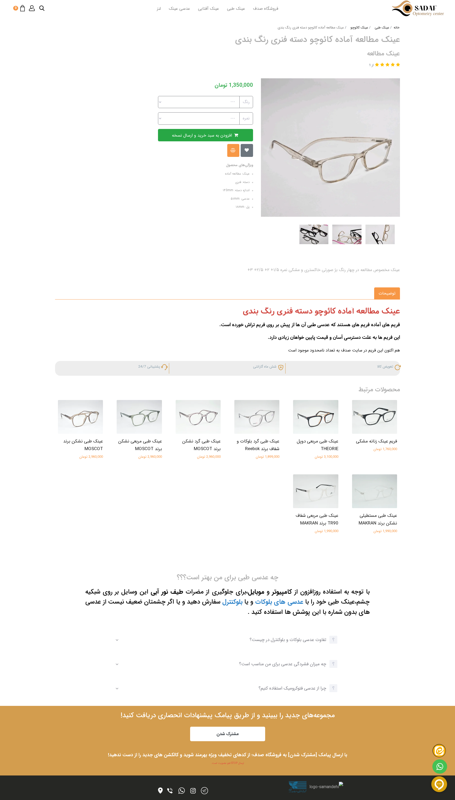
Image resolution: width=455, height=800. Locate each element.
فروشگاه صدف (265, 8)
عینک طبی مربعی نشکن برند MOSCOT (140, 445)
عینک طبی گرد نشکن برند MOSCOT (201, 445)
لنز (159, 8)
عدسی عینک (179, 8)
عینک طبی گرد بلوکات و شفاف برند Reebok (258, 445)
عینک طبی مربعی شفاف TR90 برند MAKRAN (317, 519)
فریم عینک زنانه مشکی (376, 441)
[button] (42, 8)
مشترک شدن (227, 734)
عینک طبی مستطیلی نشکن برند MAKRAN (378, 519)
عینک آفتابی (208, 8)
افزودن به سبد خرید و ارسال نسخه (202, 135)
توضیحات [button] (387, 293)
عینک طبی (236, 8)
